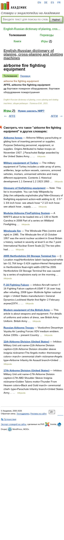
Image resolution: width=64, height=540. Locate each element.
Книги (17, 41)
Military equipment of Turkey (21, 162)
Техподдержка (23, 414)
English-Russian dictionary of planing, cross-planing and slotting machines (32, 28)
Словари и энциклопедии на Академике (30, 13)
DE (45, 2)
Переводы (47, 35)
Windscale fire (12, 230)
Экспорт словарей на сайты (13, 424)
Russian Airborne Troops (19, 327)
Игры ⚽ (46, 41)
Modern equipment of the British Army (27, 309)
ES (52, 2)
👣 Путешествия (8, 419)
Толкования (17, 35)
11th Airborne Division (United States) (26, 341)
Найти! (56, 19)
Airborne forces (13, 137)
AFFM (54, 116)
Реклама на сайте (38, 414)
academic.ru (13, 6)
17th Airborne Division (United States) (26, 370)
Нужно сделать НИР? (31, 110)
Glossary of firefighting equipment (25, 188)
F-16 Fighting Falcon (16, 284)
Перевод (25, 76)
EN (39, 2)
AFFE (12, 116)
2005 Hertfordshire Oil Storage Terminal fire (30, 256)
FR (58, 2)
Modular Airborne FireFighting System (27, 213)
